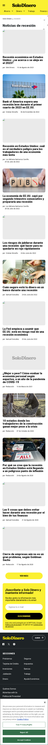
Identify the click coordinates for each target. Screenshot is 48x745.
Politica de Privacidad (12, 696)
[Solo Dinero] (24, 5)
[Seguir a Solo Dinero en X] (8, 644)
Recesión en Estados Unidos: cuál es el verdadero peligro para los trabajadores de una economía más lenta (24, 150)
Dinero (19, 11)
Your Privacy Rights (24, 725)
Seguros (27, 659)
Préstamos (7, 659)
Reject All (24, 732)
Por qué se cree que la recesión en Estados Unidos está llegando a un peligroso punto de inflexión (23, 468)
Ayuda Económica (31, 679)
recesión (17, 19)
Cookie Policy (23, 719)
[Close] (45, 702)
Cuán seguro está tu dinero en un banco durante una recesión (23, 289)
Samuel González (12, 295)
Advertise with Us (10, 692)
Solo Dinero (7, 19)
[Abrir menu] (4, 5)
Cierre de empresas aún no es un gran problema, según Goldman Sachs (23, 557)
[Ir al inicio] (13, 638)
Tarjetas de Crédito (11, 664)
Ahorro (7, 11)
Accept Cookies (24, 740)
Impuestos (28, 664)
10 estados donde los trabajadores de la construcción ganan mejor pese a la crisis (22, 423)
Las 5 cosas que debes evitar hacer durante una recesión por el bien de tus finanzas (24, 512)
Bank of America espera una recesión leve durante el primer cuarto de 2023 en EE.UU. (22, 104)
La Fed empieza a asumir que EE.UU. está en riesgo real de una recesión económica (23, 331)
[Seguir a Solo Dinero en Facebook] (3, 644)
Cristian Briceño (12, 112)
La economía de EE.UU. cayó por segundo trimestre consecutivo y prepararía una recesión (23, 198)
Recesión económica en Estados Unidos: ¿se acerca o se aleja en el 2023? (23, 60)
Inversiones (7, 669)
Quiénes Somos (9, 689)
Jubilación (7, 674)
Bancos (27, 669)
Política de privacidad (13, 625)
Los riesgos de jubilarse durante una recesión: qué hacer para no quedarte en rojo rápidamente (23, 245)
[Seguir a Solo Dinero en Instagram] (14, 644)
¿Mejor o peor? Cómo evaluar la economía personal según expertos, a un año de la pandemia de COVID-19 (24, 378)
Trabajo (31, 11)
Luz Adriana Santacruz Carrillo (17, 159)
